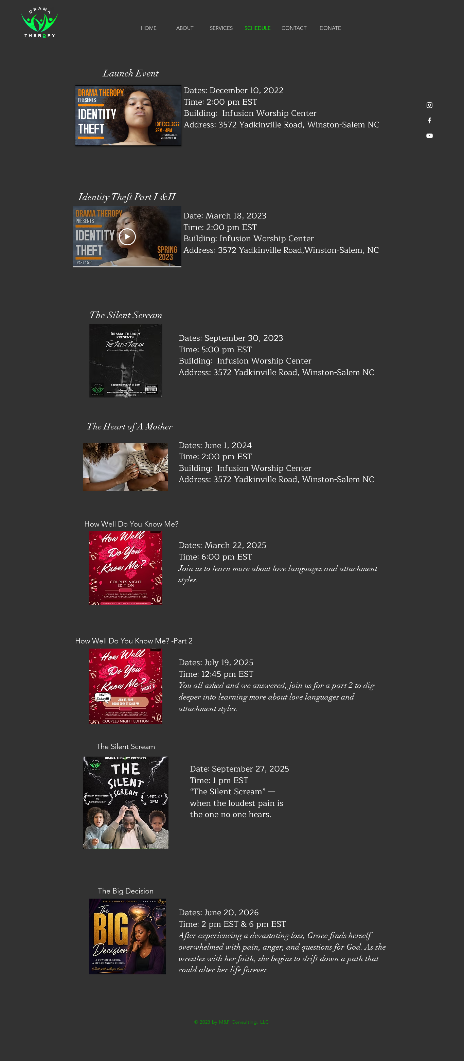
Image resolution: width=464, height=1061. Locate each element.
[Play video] (127, 236)
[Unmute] (95, 136)
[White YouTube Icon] (429, 136)
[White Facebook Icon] (429, 120)
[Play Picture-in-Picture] (160, 136)
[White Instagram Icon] (429, 105)
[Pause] (84, 136)
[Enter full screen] (172, 136)
